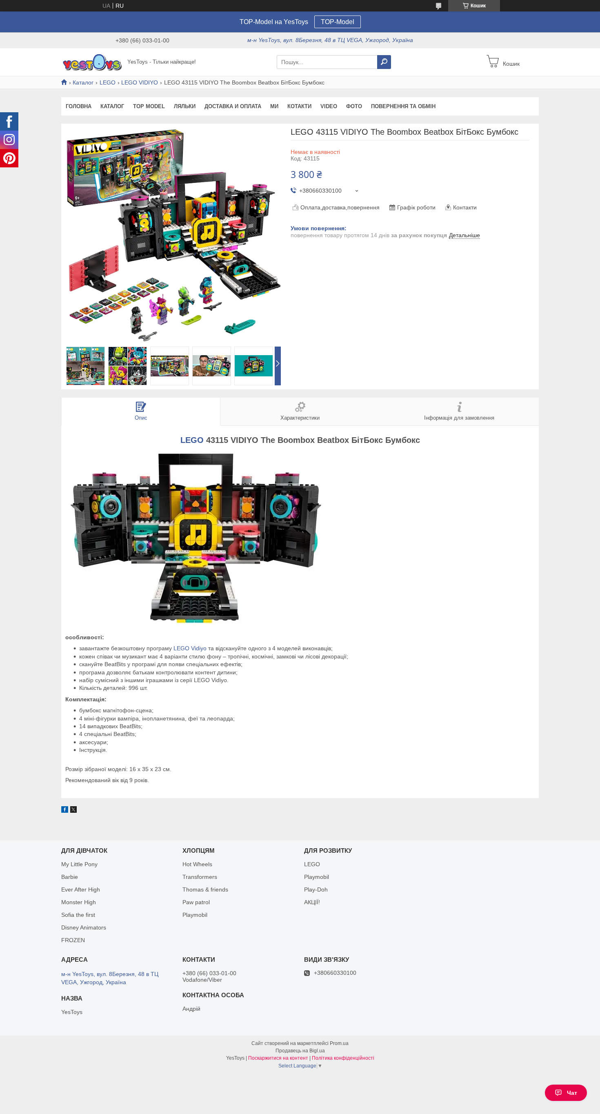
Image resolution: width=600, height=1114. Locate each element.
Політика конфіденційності (343, 1058)
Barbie (69, 877)
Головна (78, 106)
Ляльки (185, 106)
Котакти (299, 106)
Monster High (78, 902)
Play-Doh (316, 889)
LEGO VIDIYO (139, 82)
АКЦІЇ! (312, 902)
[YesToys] (91, 61)
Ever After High (80, 889)
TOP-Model (337, 21)
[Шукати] (384, 62)
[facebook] (64, 810)
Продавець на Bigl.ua (300, 1051)
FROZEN (73, 940)
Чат (572, 1093)
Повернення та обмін (403, 106)
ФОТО (354, 106)
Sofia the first (78, 915)
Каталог (83, 82)
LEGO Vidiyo (190, 648)
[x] (73, 810)
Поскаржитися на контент (278, 1058)
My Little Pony (79, 864)
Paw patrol (196, 902)
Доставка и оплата (232, 106)
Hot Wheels (197, 864)
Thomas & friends (205, 889)
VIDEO (328, 106)
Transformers (199, 877)
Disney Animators (83, 927)
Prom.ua (339, 1043)
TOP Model (149, 106)
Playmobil (194, 915)
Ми (274, 106)
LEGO (108, 82)
